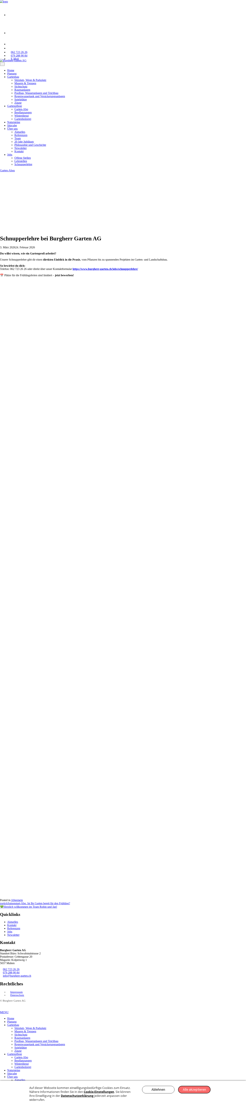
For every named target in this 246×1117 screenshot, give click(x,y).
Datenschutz (17, 995)
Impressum (16, 992)
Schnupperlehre (23, 164)
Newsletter (20, 148)
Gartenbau (13, 76)
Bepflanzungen (23, 112)
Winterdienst (21, 115)
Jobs (9, 154)
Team (17, 138)
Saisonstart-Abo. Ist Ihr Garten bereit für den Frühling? (39, 903)
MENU (4, 1012)
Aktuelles (19, 131)
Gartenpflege (14, 106)
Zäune (18, 102)
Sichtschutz (20, 86)
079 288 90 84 (11, 972)
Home (10, 70)
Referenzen (20, 135)
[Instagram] (16, 32)
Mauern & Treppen (25, 83)
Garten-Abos (7, 170)
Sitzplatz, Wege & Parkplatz (30, 80)
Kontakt (19, 151)
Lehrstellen (20, 161)
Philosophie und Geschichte (30, 144)
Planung (12, 73)
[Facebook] (16, 14)
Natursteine (13, 122)
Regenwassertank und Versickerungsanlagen (39, 96)
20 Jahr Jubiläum (24, 141)
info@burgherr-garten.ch (17, 975)
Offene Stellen (22, 157)
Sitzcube (12, 125)
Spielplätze (20, 99)
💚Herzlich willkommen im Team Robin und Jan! (28, 906)
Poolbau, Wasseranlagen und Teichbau (36, 93)
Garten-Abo (21, 109)
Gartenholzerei (22, 118)
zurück (4, 903)
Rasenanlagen (22, 89)
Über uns (12, 128)
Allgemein (17, 900)
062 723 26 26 (11, 969)
